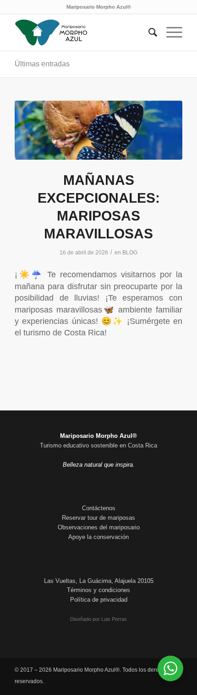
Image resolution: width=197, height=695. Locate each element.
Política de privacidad (98, 599)
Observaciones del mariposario (99, 527)
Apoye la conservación (98, 536)
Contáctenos (98, 508)
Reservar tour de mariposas (98, 517)
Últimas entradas (42, 64)
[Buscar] (148, 32)
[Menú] (169, 32)
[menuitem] (148, 32)
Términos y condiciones (98, 590)
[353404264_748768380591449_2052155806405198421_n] (98, 130)
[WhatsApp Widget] (170, 668)
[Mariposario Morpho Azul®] (81, 32)
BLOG (129, 252)
